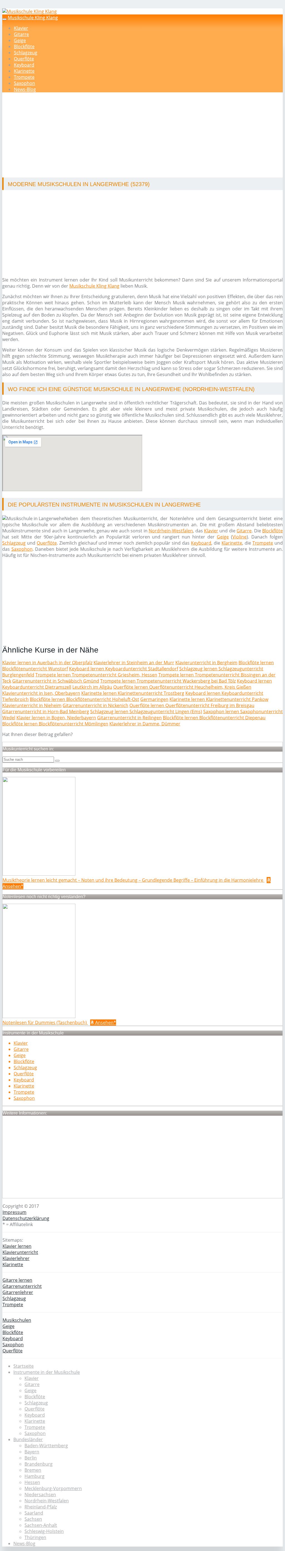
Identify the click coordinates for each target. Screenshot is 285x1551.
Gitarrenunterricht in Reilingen (129, 718)
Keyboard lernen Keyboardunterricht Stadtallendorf (123, 669)
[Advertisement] (144, 136)
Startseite (23, 1366)
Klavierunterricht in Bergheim (206, 663)
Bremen (32, 1470)
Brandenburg (38, 1464)
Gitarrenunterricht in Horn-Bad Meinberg (45, 711)
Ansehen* (105, 1022)
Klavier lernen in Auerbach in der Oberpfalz (47, 663)
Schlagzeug (25, 53)
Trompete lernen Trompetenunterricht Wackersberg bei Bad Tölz (168, 681)
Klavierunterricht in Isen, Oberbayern (41, 693)
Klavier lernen (17, 1246)
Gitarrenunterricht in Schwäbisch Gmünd (55, 681)
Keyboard (24, 65)
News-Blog (25, 89)
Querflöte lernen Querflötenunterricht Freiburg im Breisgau (191, 705)
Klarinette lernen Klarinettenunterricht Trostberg (132, 693)
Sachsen (33, 1519)
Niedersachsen (40, 1494)
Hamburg (34, 1476)
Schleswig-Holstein (44, 1531)
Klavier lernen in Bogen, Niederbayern (56, 718)
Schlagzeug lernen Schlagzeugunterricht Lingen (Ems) (146, 711)
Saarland (33, 1513)
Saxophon (24, 83)
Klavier (21, 28)
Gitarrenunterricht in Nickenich (95, 705)
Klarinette (24, 71)
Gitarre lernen (17, 1280)
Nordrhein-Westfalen (171, 531)
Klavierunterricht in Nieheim (32, 705)
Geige (20, 40)
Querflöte (24, 59)
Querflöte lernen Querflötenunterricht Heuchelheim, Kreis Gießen (182, 687)
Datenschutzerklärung (26, 1218)
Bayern (31, 1452)
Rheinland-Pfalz (40, 1507)
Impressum (14, 1212)
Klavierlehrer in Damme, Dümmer (144, 724)
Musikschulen (17, 1320)
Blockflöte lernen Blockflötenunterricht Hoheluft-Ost (84, 699)
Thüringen (35, 1537)
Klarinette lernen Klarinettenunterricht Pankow (218, 699)
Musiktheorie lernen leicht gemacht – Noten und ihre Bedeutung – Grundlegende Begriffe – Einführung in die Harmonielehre (133, 880)
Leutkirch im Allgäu (92, 687)
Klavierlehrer (16, 1258)
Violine (239, 537)
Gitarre (21, 34)
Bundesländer (28, 1439)
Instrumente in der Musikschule (46, 1372)
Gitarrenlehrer (18, 1292)
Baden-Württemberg (46, 1446)
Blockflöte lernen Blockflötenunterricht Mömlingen (55, 724)
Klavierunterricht (20, 1252)
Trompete (24, 77)
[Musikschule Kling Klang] (29, 11)
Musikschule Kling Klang (33, 17)
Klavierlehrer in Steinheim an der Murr (134, 663)
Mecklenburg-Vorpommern (53, 1488)
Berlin (30, 1458)
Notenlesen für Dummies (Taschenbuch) (45, 1022)
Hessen (32, 1482)
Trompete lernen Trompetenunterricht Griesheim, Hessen (96, 675)
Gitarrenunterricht (22, 1286)
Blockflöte (24, 46)
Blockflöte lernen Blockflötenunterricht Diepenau (214, 718)
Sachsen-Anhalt (40, 1525)
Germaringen (154, 699)
